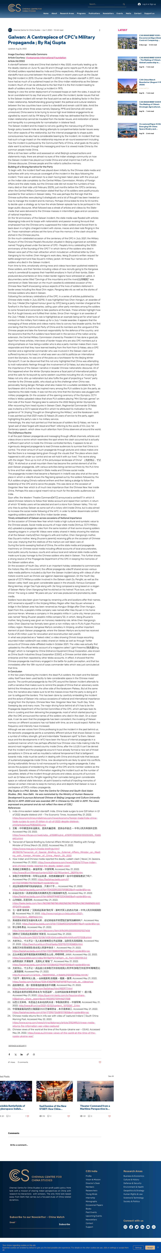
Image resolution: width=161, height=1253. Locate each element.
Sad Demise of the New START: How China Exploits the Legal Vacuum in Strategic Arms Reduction (54, 1107)
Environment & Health (134, 1187)
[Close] (157, 1247)
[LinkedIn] (142, 1227)
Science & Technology (134, 1198)
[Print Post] (34, 1054)
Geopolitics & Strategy (134, 1190)
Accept (150, 1247)
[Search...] (124, 4)
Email (12, 1222)
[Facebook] (131, 1227)
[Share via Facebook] (9, 1054)
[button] (54, 13)
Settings (138, 1247)
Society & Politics (132, 1201)
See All (111, 1076)
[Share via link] (28, 1054)
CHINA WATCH (144, 88)
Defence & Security (133, 1183)
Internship (90, 1198)
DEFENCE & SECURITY (17, 1046)
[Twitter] (137, 1227)
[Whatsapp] (154, 1227)
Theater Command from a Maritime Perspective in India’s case (95, 1107)
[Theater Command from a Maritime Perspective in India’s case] (95, 1091)
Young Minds (91, 1194)
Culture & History (131, 1179)
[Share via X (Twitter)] (15, 1054)
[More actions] (99, 30)
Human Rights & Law (133, 1194)
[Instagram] (125, 1227)
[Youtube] (148, 1227)
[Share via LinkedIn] (21, 1054)
